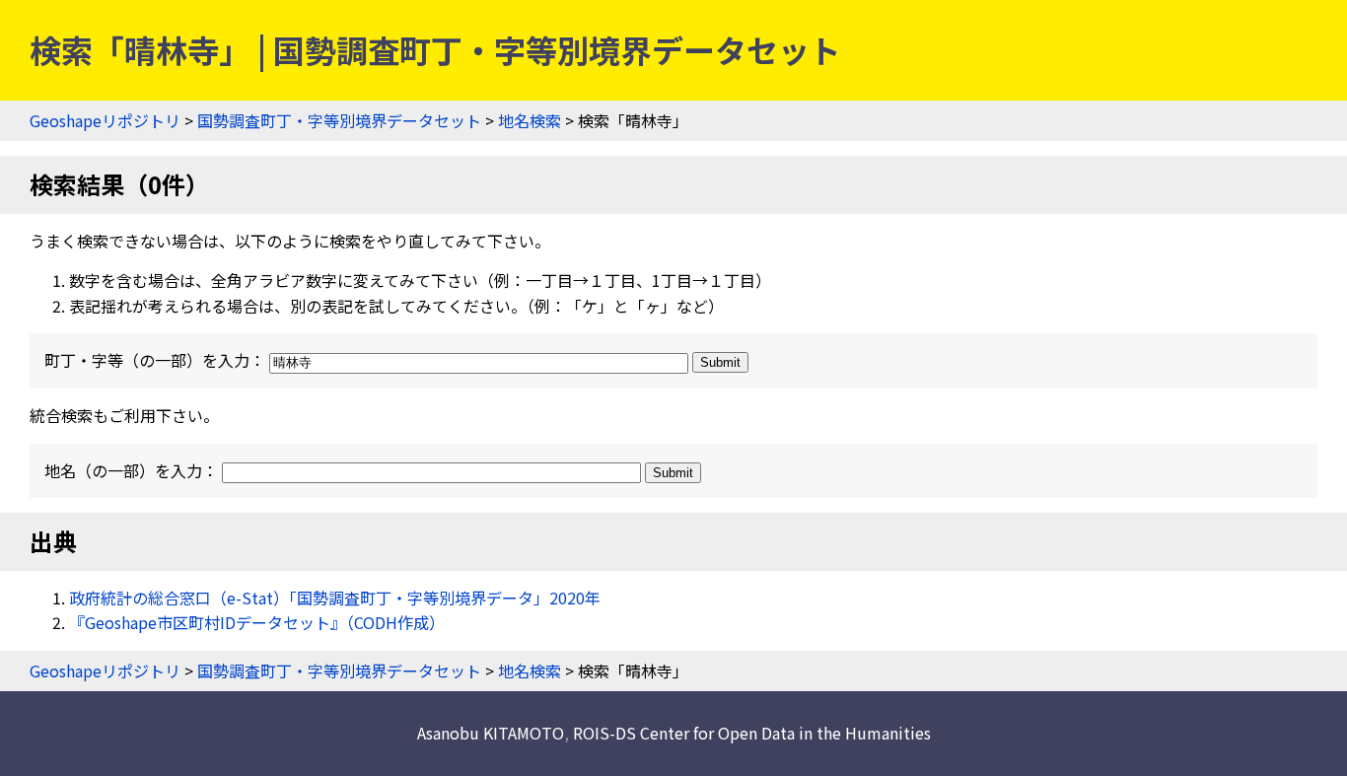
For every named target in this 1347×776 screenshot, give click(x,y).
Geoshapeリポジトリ (105, 120)
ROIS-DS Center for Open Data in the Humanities (752, 732)
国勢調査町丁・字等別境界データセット (339, 120)
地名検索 (529, 120)
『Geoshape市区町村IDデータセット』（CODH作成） (257, 622)
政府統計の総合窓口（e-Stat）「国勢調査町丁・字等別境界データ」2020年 (335, 597)
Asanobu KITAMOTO (490, 732)
